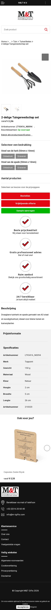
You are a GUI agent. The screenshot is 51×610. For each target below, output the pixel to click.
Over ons (5, 534)
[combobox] (21, 29)
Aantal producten (11, 178)
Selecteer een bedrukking (16, 144)
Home (4, 41)
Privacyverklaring (9, 571)
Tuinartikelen (25, 41)
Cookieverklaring (9, 565)
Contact (5, 539)
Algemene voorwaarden (12, 560)
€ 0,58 (9, 478)
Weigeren (33, 607)
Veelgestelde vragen (10, 544)
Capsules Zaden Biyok (14, 472)
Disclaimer (6, 576)
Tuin (15, 41)
